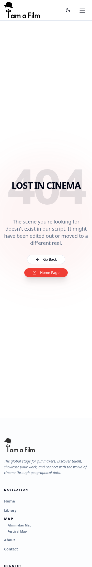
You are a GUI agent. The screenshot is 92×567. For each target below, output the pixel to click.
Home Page (50, 272)
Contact (11, 549)
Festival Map (17, 532)
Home (9, 501)
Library (10, 510)
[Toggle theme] (68, 10)
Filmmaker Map (19, 525)
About (9, 539)
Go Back (50, 259)
